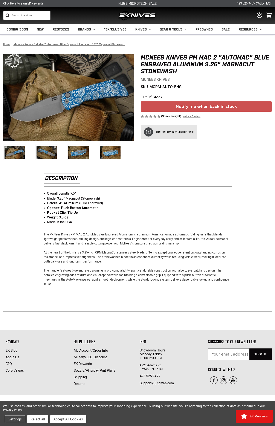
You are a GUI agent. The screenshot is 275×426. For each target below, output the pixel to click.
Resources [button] (248, 29)
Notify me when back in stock (206, 106)
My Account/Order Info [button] (91, 350)
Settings (15, 419)
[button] (214, 380)
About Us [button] (12, 357)
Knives (141, 29)
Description (61, 178)
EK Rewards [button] (83, 364)
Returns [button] (79, 384)
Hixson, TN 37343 (152, 369)
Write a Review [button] (191, 116)
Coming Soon (17, 29)
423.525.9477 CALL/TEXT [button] (254, 3)
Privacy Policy (12, 410)
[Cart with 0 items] (269, 15)
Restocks (61, 29)
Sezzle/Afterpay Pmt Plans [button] (94, 370)
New (40, 29)
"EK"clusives (115, 29)
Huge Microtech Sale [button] (137, 3)
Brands (84, 29)
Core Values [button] (15, 370)
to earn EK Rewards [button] (23, 3)
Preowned (204, 29)
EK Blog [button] (11, 350)
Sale (226, 29)
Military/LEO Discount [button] (90, 357)
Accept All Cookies (68, 419)
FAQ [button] (9, 364)
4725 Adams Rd (150, 365)
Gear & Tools (171, 29)
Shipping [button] (80, 377)
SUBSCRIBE (260, 354)
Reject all (38, 419)
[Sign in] (259, 15)
